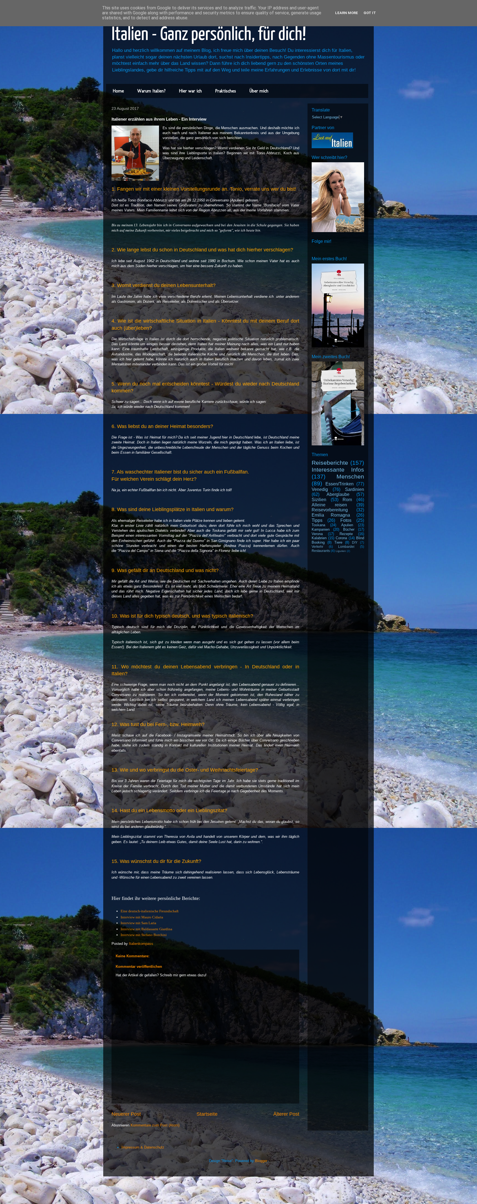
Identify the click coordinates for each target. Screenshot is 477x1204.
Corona (341, 538)
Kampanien (321, 529)
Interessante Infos (338, 469)
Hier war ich (190, 91)
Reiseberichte (330, 462)
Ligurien (341, 550)
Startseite (207, 1114)
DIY (354, 542)
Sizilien (319, 499)
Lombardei (346, 546)
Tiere (338, 542)
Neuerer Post (126, 1114)
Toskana (318, 525)
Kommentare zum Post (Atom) (155, 1125)
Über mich (258, 91)
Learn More (346, 13)
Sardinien (354, 489)
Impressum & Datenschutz (142, 1147)
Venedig (320, 489)
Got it (370, 13)
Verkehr (317, 546)
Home (118, 91)
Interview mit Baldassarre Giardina (147, 929)
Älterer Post (286, 1114)
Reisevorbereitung (330, 509)
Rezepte (346, 534)
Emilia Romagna (331, 515)
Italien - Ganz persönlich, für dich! (209, 35)
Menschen (350, 476)
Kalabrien (319, 538)
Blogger (261, 1161)
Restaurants (321, 550)
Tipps (317, 520)
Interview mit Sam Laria (138, 923)
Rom (347, 499)
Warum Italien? (151, 91)
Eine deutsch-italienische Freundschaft (150, 911)
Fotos (345, 520)
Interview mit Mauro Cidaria (142, 917)
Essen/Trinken (339, 484)
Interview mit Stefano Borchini (144, 935)
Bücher (348, 529)
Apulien (347, 525)
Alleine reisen (329, 505)
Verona (317, 534)
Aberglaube (338, 494)
